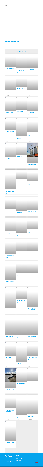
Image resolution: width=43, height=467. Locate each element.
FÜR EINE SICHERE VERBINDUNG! (32, 164)
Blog (33, 2)
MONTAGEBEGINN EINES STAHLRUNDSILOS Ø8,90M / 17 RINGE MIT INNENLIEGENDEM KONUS (10, 191)
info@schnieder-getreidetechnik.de (9, 461)
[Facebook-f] (35, 462)
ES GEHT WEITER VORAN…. (20, 363)
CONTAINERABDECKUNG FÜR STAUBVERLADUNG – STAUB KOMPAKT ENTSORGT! (10, 281)
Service (30, 2)
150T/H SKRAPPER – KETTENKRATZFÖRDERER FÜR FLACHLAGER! (9, 92)
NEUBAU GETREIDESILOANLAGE (10, 357)
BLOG (6, 5)
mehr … (7, 71)
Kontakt (36, 2)
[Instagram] (37, 462)
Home (15, 2)
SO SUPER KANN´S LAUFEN (20, 156)
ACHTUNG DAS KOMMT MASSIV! (10, 131)
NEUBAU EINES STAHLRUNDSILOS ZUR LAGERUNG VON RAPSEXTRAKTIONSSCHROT (32, 309)
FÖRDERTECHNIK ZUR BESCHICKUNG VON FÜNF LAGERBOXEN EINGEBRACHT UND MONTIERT (32, 336)
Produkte (23, 2)
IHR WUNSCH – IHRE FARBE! (9, 112)
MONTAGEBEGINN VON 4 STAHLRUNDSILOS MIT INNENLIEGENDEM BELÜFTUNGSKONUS (10, 443)
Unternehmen (19, 2)
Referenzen (27, 2)
